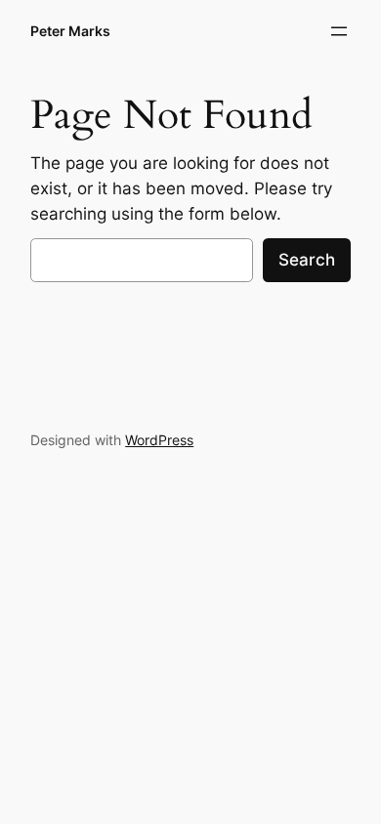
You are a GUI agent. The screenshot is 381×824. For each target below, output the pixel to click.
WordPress (159, 440)
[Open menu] (339, 31)
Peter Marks (70, 30)
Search (306, 259)
